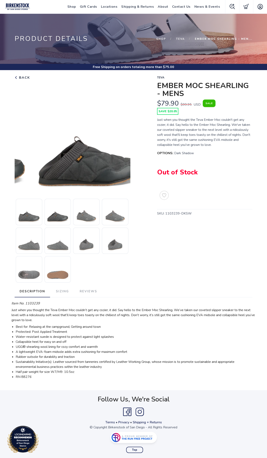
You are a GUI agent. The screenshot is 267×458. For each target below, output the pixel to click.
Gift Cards (88, 6)
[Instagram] (140, 412)
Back (24, 77)
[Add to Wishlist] (164, 195)
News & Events (207, 6)
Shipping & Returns (137, 6)
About (163, 6)
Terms (110, 422)
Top (134, 450)
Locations (109, 6)
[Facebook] (127, 412)
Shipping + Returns (147, 422)
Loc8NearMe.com (41, 440)
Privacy (123, 422)
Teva (180, 39)
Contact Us (181, 6)
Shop (71, 6)
